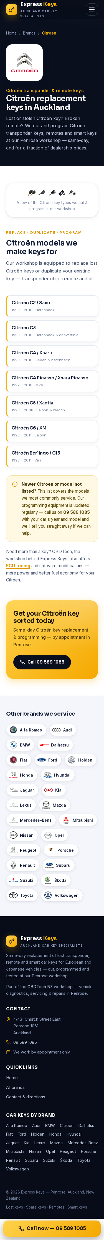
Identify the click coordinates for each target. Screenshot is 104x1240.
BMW (25, 745)
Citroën (66, 1125)
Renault (27, 865)
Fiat (23, 760)
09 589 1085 (76, 512)
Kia (58, 790)
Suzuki (26, 880)
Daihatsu (60, 745)
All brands (15, 1087)
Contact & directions (25, 1096)
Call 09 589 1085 (45, 662)
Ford (52, 760)
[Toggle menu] (92, 9)
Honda (26, 775)
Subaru (63, 865)
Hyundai (62, 775)
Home (11, 33)
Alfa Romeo (31, 730)
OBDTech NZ (40, 986)
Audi (67, 730)
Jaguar (27, 790)
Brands (29, 33)
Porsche (65, 850)
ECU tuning (18, 565)
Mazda (59, 805)
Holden (85, 760)
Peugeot (28, 850)
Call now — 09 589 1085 (56, 1228)
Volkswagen (66, 895)
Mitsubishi (83, 820)
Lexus (26, 805)
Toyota (27, 895)
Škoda (60, 880)
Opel (59, 835)
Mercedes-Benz (36, 820)
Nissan (27, 835)
